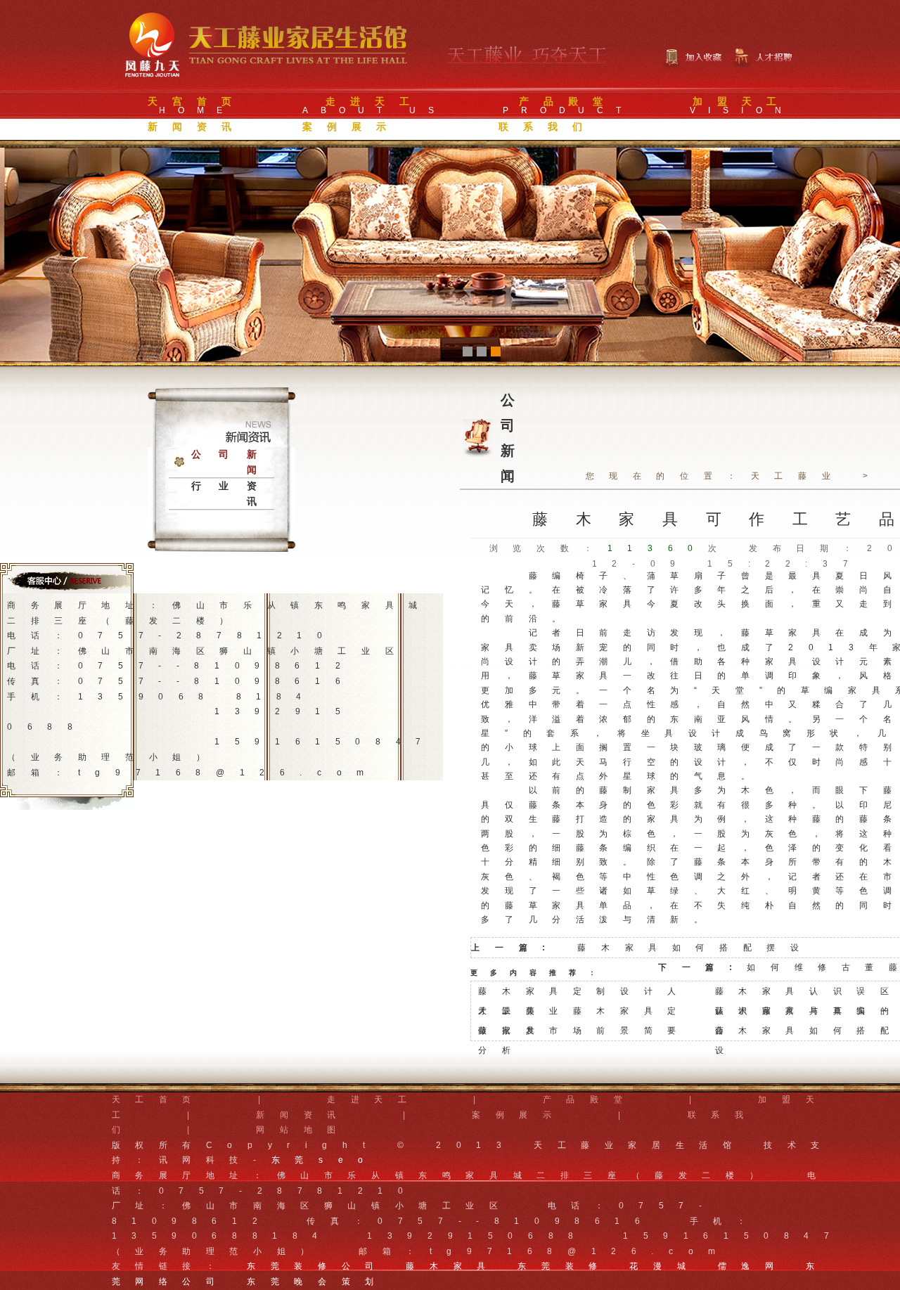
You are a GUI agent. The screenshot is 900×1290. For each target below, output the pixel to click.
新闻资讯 (303, 1115)
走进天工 (374, 1099)
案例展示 (519, 1115)
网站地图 (303, 1130)
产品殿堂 (590, 1099)
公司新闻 (232, 462)
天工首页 (159, 1099)
